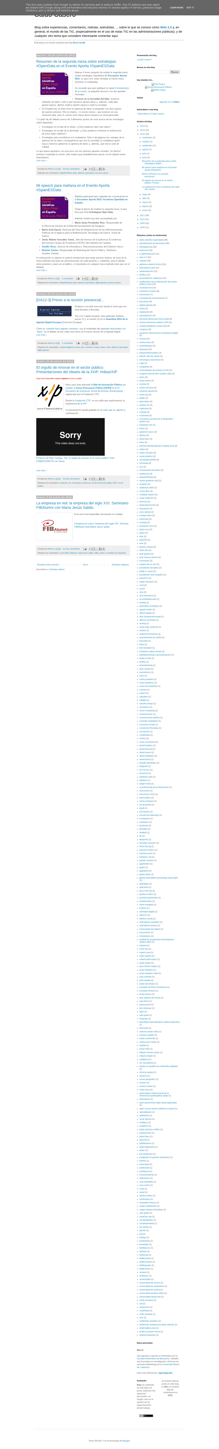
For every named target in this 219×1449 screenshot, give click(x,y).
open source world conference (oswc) (156, 1108)
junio (144, 157)
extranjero (144, 822)
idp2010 (143, 915)
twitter (142, 398)
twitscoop (143, 1255)
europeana (144, 818)
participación (145, 1133)
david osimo (145, 380)
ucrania (142, 1272)
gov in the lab (145, 891)
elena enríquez (146, 801)
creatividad (144, 735)
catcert (142, 693)
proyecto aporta (101, 173)
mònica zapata (146, 1072)
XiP (84, 403)
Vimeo (61, 461)
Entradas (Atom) (57, 569)
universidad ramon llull (150, 1297)
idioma (142, 435)
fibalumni (73, 553)
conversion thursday (148, 728)
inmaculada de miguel (149, 929)
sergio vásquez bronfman (151, 1209)
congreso (143, 329)
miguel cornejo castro (149, 1052)
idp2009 (143, 540)
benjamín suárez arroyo (150, 651)
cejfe (141, 363)
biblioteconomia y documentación (155, 655)
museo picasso (146, 387)
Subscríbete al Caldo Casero (150, 114)
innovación (144, 294)
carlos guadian (146, 679)
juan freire (144, 1001)
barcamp (143, 641)
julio (144, 153)
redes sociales (146, 453)
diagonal (143, 766)
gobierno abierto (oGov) (150, 264)
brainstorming (145, 665)
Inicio (85, 564)
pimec (102, 553)
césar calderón (146, 498)
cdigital (142, 700)
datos (103, 347)
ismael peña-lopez (148, 959)
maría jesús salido (85, 553)
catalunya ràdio (146, 487)
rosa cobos (144, 1185)
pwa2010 (143, 578)
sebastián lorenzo (147, 1202)
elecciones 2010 (147, 794)
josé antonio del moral (149, 998)
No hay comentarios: (72, 169)
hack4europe (145, 901)
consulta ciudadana (148, 721)
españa (142, 261)
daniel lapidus (146, 745)
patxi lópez (144, 1136)
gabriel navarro (146, 860)
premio (142, 1161)
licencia (143, 339)
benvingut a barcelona (149, 360)
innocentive (144, 932)
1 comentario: (68, 278)
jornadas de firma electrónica (152, 987)
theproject (122, 553)
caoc (141, 676)
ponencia (86, 483)
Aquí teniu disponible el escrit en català (59, 378)
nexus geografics (147, 1079)
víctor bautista (145, 1314)
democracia (144, 759)
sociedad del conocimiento (151, 298)
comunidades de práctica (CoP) (154, 370)
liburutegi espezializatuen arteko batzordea (159, 1022)
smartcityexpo (145, 346)
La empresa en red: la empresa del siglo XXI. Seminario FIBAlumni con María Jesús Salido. (82, 505)
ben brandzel (145, 648)
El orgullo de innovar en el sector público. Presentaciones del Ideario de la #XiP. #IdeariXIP (76, 369)
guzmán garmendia (148, 897)
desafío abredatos (147, 763)
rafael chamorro (146, 582)
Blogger (126, 1441)
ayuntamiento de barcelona (152, 243)
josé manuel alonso (148, 557)
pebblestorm (145, 1143)
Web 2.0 (166, 27)
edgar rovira (145, 784)
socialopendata (146, 1223)
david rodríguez (146, 756)
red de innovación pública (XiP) (104, 483)
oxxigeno (143, 1126)
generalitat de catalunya (150, 278)
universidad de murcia (149, 1283)
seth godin (144, 1213)
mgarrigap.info (165, 1373)
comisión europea (92, 347)
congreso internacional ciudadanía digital (158, 333)
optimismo (144, 1115)
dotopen (143, 780)
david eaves (145, 752)
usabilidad (144, 1310)
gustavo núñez (146, 894)
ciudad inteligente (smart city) (72, 347)
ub (140, 589)
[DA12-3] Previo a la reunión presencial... (70, 300)
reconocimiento (146, 1175)
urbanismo (144, 1307)
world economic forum (149, 1331)
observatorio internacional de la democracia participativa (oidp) (154, 1094)
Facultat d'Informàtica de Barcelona (153, 1358)
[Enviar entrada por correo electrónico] (85, 169)
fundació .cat (145, 857)
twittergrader (145, 1265)
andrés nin (144, 405)
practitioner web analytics (151, 575)
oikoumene (144, 1099)
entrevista (144, 519)
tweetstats (144, 1244)
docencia (143, 773)
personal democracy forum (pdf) (154, 319)
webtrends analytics (148, 1321)
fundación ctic (65, 483)
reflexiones (144, 1178)
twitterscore (144, 1269)
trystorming (144, 1241)
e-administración (147, 254)
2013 (142, 130)
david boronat (145, 749)
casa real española (148, 686)
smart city (143, 394)
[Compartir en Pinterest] (103, 169)
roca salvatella (146, 1182)
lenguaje (143, 1018)
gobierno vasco (146, 432)
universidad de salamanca (151, 1286)
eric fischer (144, 812)
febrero (146, 206)
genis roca (144, 529)
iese (141, 543)
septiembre (147, 145)
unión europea (146, 1300)
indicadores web (147, 268)
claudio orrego (146, 703)
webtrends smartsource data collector (156, 1324)
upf (140, 1303)
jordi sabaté (144, 980)
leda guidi (144, 1015)
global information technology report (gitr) (158, 878)
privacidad (144, 1164)
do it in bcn (144, 770)
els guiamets (145, 805)
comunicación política (149, 717)
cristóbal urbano (146, 494)
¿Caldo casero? (144, 59)
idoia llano (144, 439)
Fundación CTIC (83, 400)
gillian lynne (145, 874)
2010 (142, 219)
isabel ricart (144, 952)
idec (141, 536)
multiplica (143, 1059)
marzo (145, 202)
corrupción (144, 731)
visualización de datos (149, 470)
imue (141, 442)
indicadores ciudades (149, 922)
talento (142, 1230)
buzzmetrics (145, 672)
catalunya (144, 408)
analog (142, 623)
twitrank (143, 1251)
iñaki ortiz (143, 550)
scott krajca (144, 1199)
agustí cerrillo (145, 609)
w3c (141, 1317)
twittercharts (145, 1258)
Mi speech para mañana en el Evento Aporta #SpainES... (159, 168)
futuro (142, 428)
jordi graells (144, 554)
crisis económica (147, 742)
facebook (143, 825)
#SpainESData (66, 173)
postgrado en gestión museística (154, 1157)
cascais (142, 690)
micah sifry (144, 1049)
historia (142, 908)
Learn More (176, 7)
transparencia (145, 247)
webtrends (144, 474)
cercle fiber (64, 553)
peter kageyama (146, 1147)
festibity (142, 832)
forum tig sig (145, 846)
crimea (142, 738)
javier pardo (145, 963)
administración (146, 271)
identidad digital (146, 911)
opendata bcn (145, 315)
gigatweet (144, 871)
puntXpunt (144, 1171)
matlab (142, 1045)
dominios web (145, 777)
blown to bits (145, 658)
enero (145, 210)
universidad (144, 1279)
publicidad (144, 1168)
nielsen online (146, 1086)
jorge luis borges (147, 984)
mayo (145, 194)
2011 (142, 215)
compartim (144, 367)
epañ (141, 808)
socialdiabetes (146, 1220)
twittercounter (145, 1262)
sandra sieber (145, 1195)
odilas (96, 553)
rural (141, 585)
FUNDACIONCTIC (45, 461)
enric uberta (145, 512)
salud (142, 1192)
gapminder (144, 864)
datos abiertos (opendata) (83, 173)
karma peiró (145, 1004)
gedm (142, 867)
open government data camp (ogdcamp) (158, 1102)
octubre (146, 141)
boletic (142, 662)
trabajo (142, 1237)
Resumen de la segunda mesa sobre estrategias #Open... (159, 162)
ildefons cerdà (146, 918)
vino (141, 592)
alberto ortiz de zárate (149, 356)
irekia (142, 308)
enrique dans (145, 515)
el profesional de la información (154, 787)
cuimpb (142, 412)
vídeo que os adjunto (113, 410)
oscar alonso (145, 1119)
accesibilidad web (147, 599)
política (142, 275)
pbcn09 (142, 1140)
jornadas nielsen (147, 991)
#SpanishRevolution (148, 353)
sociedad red (111, 553)
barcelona (144, 301)
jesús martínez (146, 970)
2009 (142, 223)
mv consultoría (146, 1063)
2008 (142, 227)
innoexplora (77, 483)
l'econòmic (144, 561)
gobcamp (143, 887)
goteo (142, 533)
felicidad (143, 829)
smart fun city (145, 1216)
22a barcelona (146, 595)
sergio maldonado (147, 1206)
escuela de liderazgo (149, 815)
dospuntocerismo (147, 505)
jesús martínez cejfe (148, 973)
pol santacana (146, 1154)
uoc (141, 467)
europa (142, 384)
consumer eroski (147, 724)
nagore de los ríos (147, 564)
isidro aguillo (145, 956)
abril (144, 198)
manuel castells (146, 1035)
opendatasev (145, 1112)
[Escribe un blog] (93, 169)
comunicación (145, 714)
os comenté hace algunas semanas (60, 328)
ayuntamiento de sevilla (150, 637)
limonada (143, 1028)
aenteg (142, 602)
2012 (142, 134)
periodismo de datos (148, 568)
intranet (142, 945)
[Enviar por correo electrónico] (90, 169)
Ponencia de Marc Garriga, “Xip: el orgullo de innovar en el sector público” (72, 458)
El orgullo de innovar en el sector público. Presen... (157, 181)
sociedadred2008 (147, 460)
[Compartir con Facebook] (100, 169)
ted (140, 1234)
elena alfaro (145, 798)
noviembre (147, 137)
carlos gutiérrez (146, 683)
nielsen (142, 1082)
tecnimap (143, 463)
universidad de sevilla (149, 1290)
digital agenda (100, 283)
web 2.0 (143, 257)
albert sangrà (145, 613)
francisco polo (145, 853)
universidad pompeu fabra (151, 1293)
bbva (141, 644)
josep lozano (145, 994)
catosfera (143, 697)
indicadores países (148, 925)
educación (144, 508)
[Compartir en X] (97, 169)
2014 (142, 126)
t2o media (144, 1227)
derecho (143, 501)
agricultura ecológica (149, 606)
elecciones (144, 791)
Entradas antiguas (120, 564)
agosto (145, 149)
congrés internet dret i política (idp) (155, 373)
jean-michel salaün (148, 966)
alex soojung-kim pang (150, 616)
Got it (190, 7)
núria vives (144, 1090)
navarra (143, 1076)
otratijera (143, 1122)
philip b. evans (146, 571)
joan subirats (145, 977)
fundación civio (146, 526)
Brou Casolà (79, 43)
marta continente (147, 1038)
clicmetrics (144, 707)
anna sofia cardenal (148, 627)
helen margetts (146, 904)
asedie (142, 630)
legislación (144, 312)
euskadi (143, 522)
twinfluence (144, 1248)
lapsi (141, 1011)
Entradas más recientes (48, 564)
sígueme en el (169, 102)
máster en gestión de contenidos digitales (158, 1066)
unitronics (144, 1276)
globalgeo (144, 884)
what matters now (147, 1328)
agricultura (144, 401)
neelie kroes (145, 342)
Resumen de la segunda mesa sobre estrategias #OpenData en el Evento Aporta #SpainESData (76, 63)
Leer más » (41, 160)
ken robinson (145, 1008)
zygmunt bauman (147, 1335)
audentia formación (148, 634)
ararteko (143, 484)
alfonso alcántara (147, 620)
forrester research (147, 843)
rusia (141, 1189)
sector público (145, 456)
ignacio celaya (146, 547)
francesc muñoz (146, 850)
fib (140, 836)
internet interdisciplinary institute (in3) (156, 446)
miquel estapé (146, 1056)
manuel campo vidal (148, 1031)
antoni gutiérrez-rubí (148, 480)
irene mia (143, 949)
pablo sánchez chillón (149, 1129)
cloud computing (147, 710)
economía (144, 415)
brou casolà (144, 669)
